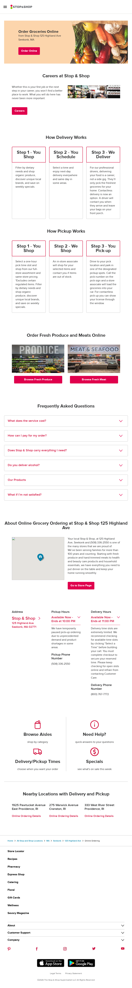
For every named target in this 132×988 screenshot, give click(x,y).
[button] (41, 557)
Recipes (12, 859)
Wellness (13, 905)
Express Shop (16, 874)
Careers (20, 111)
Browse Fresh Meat (94, 379)
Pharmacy (14, 866)
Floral (11, 890)
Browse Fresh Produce (38, 379)
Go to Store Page (81, 585)
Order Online (29, 51)
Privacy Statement (73, 973)
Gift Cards (14, 897)
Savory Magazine (18, 913)
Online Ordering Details (26, 816)
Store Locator (16, 851)
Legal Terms (55, 973)
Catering (13, 882)
